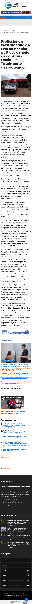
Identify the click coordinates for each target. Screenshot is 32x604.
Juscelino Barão (24, 595)
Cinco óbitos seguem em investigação (11, 369)
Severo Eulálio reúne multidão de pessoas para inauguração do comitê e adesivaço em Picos (16, 425)
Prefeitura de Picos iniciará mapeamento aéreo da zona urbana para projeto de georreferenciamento (16, 443)
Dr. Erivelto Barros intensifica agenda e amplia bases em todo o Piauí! (16, 431)
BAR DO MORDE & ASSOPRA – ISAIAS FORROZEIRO (14, 412)
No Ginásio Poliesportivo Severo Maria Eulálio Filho (14, 378)
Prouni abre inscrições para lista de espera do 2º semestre (18, 536)
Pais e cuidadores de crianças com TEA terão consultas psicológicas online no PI (15, 365)
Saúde (12, 30)
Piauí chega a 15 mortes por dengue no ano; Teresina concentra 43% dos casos (15, 374)
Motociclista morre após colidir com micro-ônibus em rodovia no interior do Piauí (19, 544)
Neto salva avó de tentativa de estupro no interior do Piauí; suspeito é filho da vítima (18, 522)
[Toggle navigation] (3, 18)
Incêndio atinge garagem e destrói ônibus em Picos (15, 450)
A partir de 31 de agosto (8, 360)
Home (5, 30)
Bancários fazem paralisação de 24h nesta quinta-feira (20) (15, 437)
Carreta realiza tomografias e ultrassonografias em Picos (11, 383)
